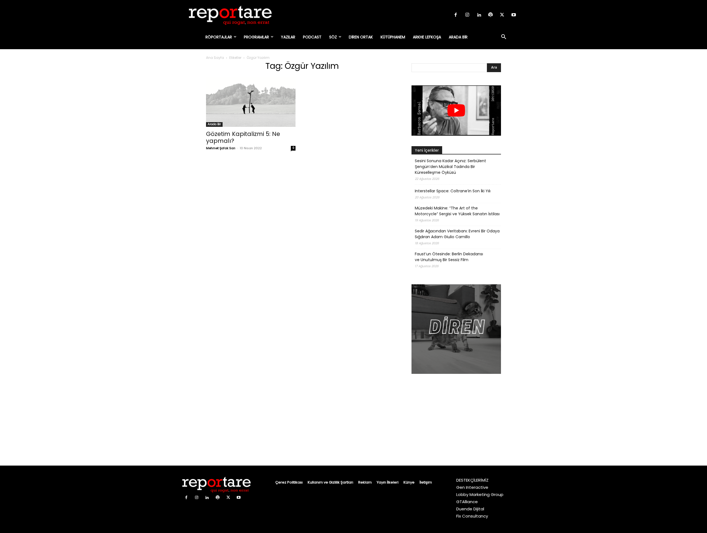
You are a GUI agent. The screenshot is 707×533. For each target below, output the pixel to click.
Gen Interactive (472, 487)
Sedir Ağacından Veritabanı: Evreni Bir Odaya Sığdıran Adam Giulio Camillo (457, 234)
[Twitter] (502, 15)
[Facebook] (455, 15)
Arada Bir (214, 124)
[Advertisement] (456, 420)
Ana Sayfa (215, 57)
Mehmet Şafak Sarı (220, 148)
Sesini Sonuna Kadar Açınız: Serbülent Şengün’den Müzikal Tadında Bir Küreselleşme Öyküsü (450, 166)
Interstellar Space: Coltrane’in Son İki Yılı (452, 191)
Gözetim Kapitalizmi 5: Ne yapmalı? (243, 137)
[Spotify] (490, 15)
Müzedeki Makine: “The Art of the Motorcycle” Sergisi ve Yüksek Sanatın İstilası (457, 211)
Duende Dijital (470, 509)
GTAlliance (467, 502)
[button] (503, 37)
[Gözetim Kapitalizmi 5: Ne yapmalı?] (251, 102)
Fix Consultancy (472, 516)
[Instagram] (467, 15)
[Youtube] (513, 15)
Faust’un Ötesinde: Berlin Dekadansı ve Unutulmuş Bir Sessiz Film (449, 256)
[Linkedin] (478, 15)
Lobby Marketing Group (479, 494)
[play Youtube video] (456, 110)
